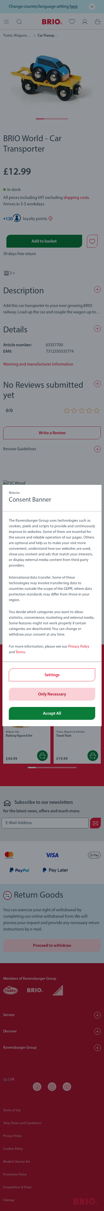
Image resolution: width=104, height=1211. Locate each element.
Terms (20, 652)
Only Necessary (52, 694)
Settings (52, 675)
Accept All (52, 714)
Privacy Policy (78, 647)
